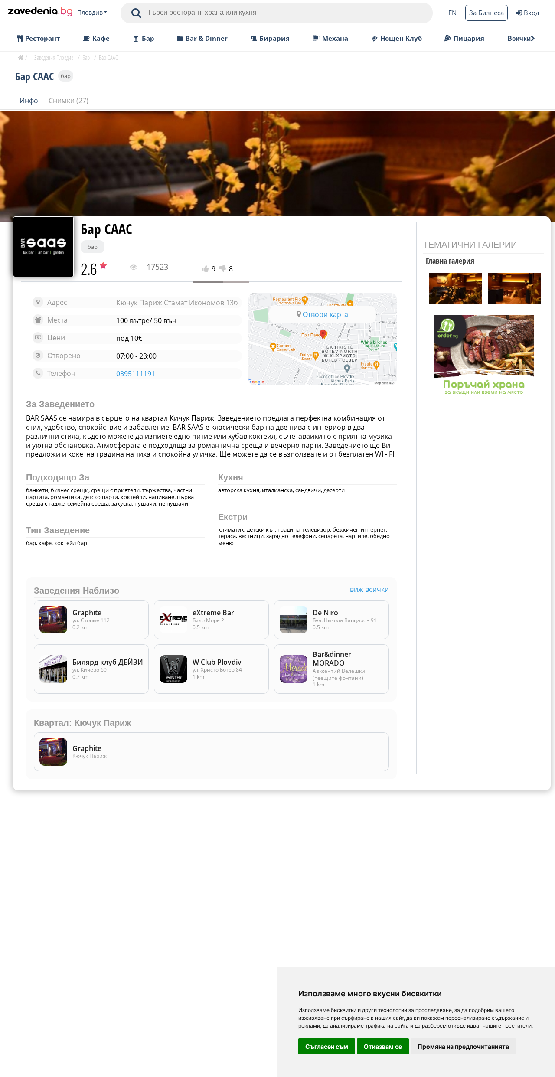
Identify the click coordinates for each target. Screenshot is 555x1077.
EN (452, 12)
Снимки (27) (68, 100)
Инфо (30, 100)
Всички (519, 38)
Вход (531, 12)
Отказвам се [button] (383, 1046)
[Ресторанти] (40, 12)
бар (66, 76)
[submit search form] (136, 13)
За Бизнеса (486, 12)
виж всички (369, 589)
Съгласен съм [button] (326, 1046)
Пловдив (90, 12)
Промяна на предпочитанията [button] (463, 1046)
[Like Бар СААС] (207, 269)
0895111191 (135, 374)
